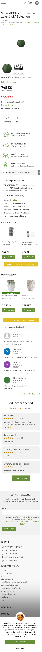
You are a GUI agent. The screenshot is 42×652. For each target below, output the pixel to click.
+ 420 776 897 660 (11, 550)
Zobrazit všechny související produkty (21, 320)
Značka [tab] (27, 172)
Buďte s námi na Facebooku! (14, 557)
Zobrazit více (21, 478)
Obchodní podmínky (8, 579)
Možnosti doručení (8, 105)
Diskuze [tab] (20, 172)
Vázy (15, 200)
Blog (2, 600)
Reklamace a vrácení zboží (10, 588)
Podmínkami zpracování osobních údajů (27, 522)
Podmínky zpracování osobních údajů (25, 635)
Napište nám (5, 597)
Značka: (11, 25)
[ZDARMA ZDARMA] (11, 285)
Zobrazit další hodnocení (31, 394)
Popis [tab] (5, 172)
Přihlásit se (9, 529)
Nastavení (20, 648)
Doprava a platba (7, 573)
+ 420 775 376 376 (11, 553)
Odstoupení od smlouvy (9, 585)
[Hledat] (24, 3)
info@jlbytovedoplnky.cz (13, 547)
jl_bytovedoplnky (11, 560)
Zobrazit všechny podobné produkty (21, 264)
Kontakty (4, 570)
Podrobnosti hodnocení (31, 23)
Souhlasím (21, 642)
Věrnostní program (7, 591)
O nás (3, 576)
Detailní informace (8, 82)
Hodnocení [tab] (12, 172)
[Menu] (36, 3)
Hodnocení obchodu (21, 403)
